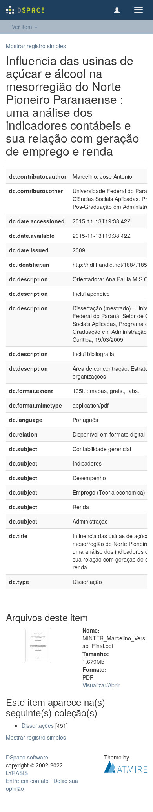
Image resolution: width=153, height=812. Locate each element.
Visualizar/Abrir (101, 685)
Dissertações (38, 725)
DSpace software (27, 757)
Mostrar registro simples (36, 46)
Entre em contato (27, 781)
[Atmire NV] (125, 766)
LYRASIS (17, 773)
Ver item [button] (23, 27)
